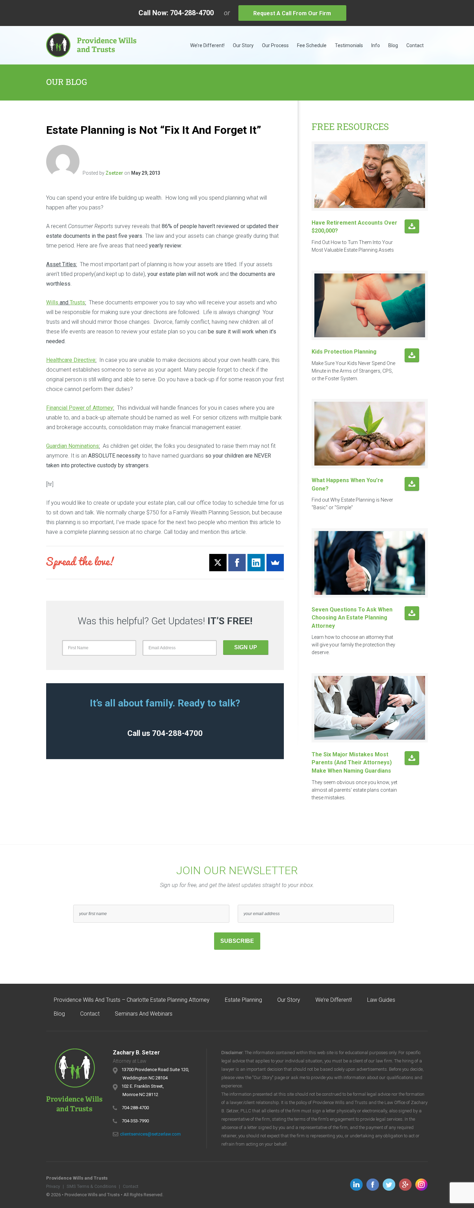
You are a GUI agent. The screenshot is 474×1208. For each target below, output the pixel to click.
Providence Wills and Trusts (91, 45)
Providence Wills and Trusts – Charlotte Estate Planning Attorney (132, 1000)
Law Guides (381, 1000)
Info (375, 45)
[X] (218, 562)
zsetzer (114, 173)
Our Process (275, 45)
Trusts (77, 302)
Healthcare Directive (70, 360)
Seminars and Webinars (143, 1013)
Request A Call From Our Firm (292, 13)
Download (412, 227)
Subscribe (237, 941)
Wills (52, 302)
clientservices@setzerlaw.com (150, 1134)
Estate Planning (243, 1000)
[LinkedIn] (256, 562)
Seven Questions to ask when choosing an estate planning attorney (352, 617)
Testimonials (349, 45)
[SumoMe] (275, 562)
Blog (393, 45)
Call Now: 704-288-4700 (176, 13)
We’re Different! (207, 45)
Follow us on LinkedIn (356, 1185)
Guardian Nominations (72, 446)
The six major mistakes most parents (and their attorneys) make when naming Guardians (352, 762)
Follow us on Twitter (389, 1185)
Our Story (243, 45)
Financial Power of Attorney (79, 408)
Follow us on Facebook (372, 1185)
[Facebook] (237, 562)
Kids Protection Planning (344, 351)
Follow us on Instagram (421, 1185)
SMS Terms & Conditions (91, 1186)
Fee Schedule (312, 45)
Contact (415, 45)
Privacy (53, 1186)
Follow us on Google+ (405, 1185)
